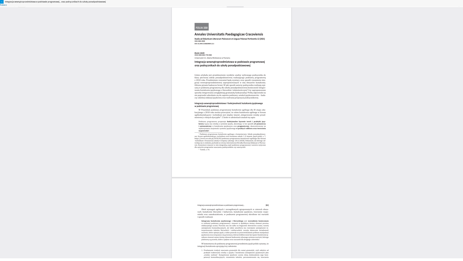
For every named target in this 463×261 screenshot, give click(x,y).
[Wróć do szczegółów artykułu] (2, 2)
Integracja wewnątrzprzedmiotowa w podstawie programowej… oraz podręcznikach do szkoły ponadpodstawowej (55, 2)
